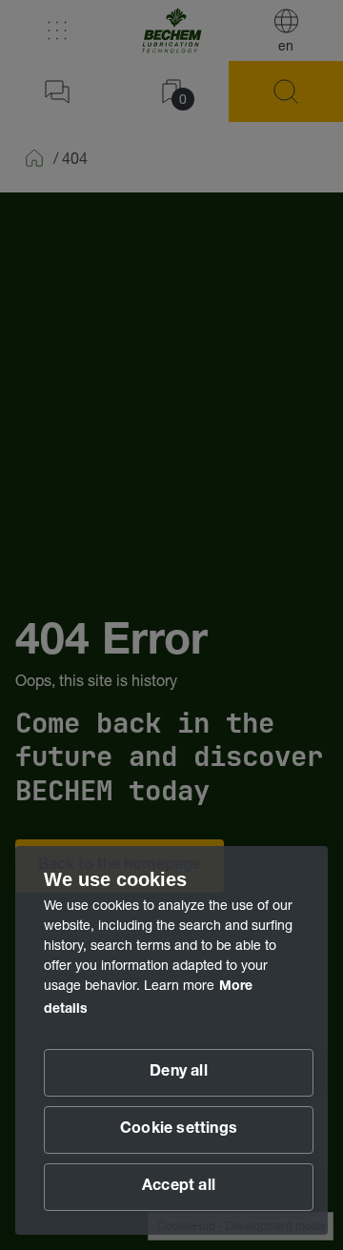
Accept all (178, 1187)
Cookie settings (178, 1130)
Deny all (179, 1072)
